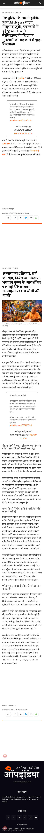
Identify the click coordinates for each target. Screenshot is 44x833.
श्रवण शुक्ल (11, 209)
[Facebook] (15, 217)
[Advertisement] (22, 181)
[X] (20, 217)
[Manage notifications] (5, 828)
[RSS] (19, 817)
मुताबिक (21, 78)
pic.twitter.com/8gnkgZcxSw (21, 120)
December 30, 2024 (23, 133)
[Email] (31, 217)
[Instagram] (14, 817)
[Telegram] (25, 217)
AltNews (6, 143)
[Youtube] (36, 817)
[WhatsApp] (36, 217)
